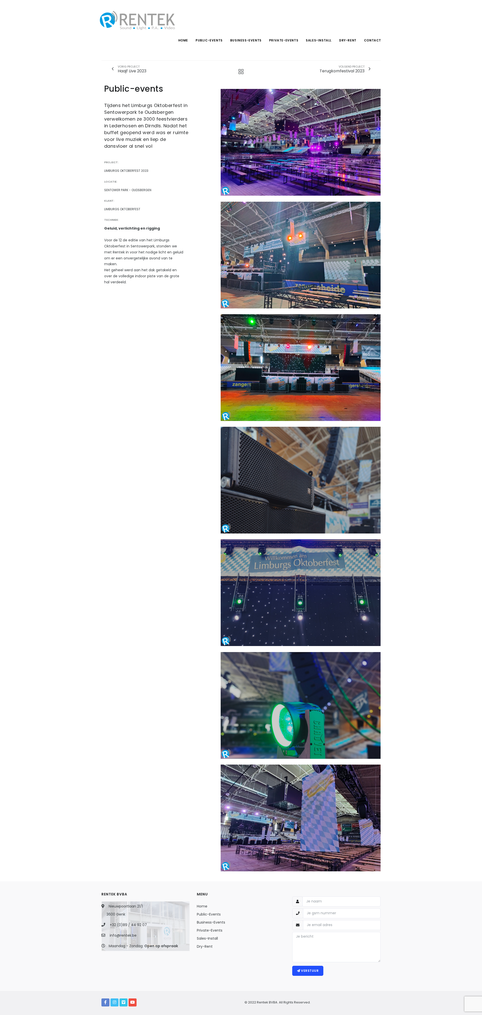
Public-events (209, 40)
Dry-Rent (205, 946)
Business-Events (211, 922)
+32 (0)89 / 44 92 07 (128, 924)
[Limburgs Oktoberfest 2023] (301, 142)
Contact (372, 40)
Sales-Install (207, 938)
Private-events (283, 40)
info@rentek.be (123, 935)
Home (183, 40)
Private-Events (209, 930)
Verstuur (309, 971)
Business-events (246, 40)
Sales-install (319, 40)
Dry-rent (347, 40)
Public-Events (209, 914)
